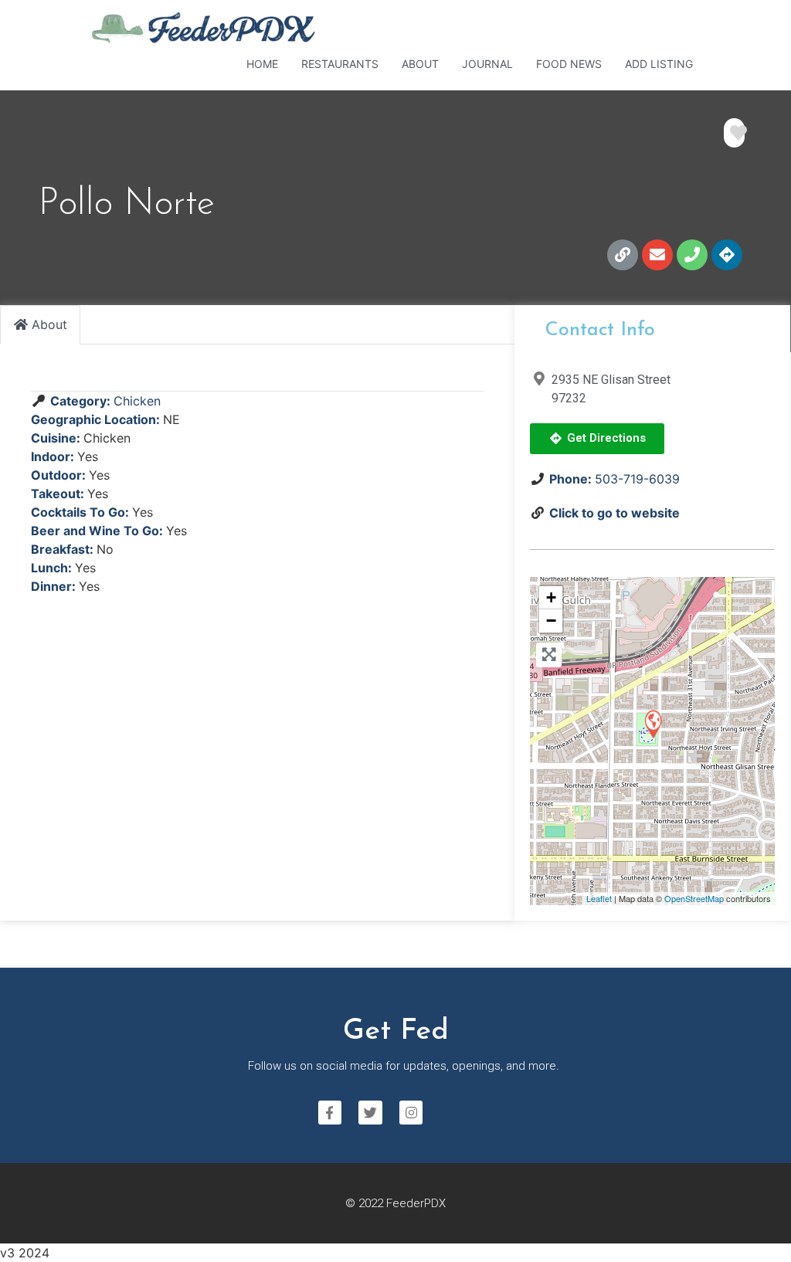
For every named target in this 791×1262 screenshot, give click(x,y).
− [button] (551, 620)
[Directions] (726, 254)
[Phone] (692, 254)
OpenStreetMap (694, 898)
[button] (597, 438)
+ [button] (551, 597)
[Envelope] (657, 254)
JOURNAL (487, 63)
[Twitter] (370, 1113)
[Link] (622, 254)
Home (262, 63)
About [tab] (49, 324)
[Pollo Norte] (653, 723)
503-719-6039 (637, 479)
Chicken (137, 401)
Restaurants (340, 63)
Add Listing (659, 63)
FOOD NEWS (569, 63)
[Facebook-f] (330, 1113)
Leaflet (599, 898)
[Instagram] (411, 1113)
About (420, 63)
